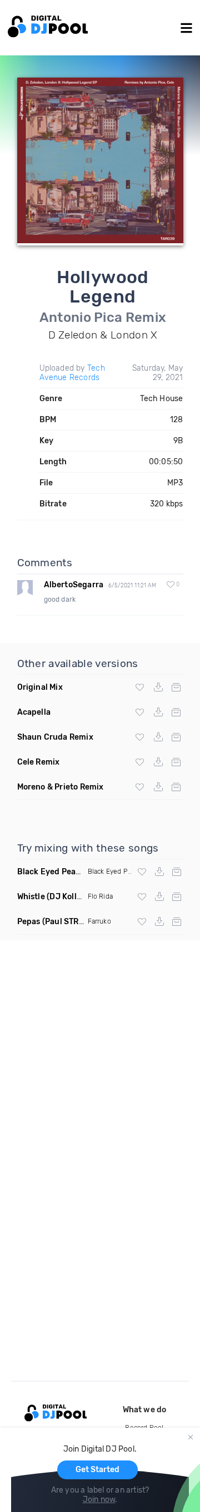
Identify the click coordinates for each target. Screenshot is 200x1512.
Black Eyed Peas (113, 871)
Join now (99, 1499)
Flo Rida (100, 896)
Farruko (99, 921)
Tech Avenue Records (72, 372)
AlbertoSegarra (74, 585)
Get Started (97, 1469)
